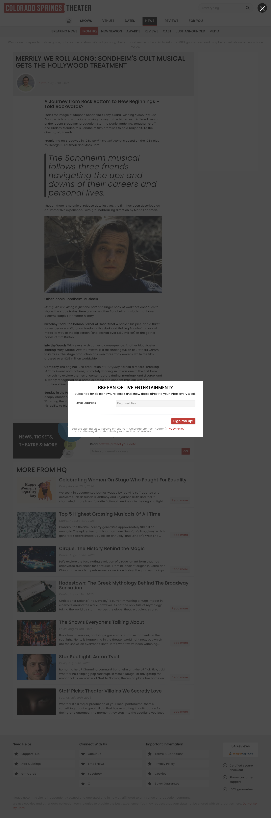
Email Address (86, 403)
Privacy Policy (175, 428)
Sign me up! (183, 421)
